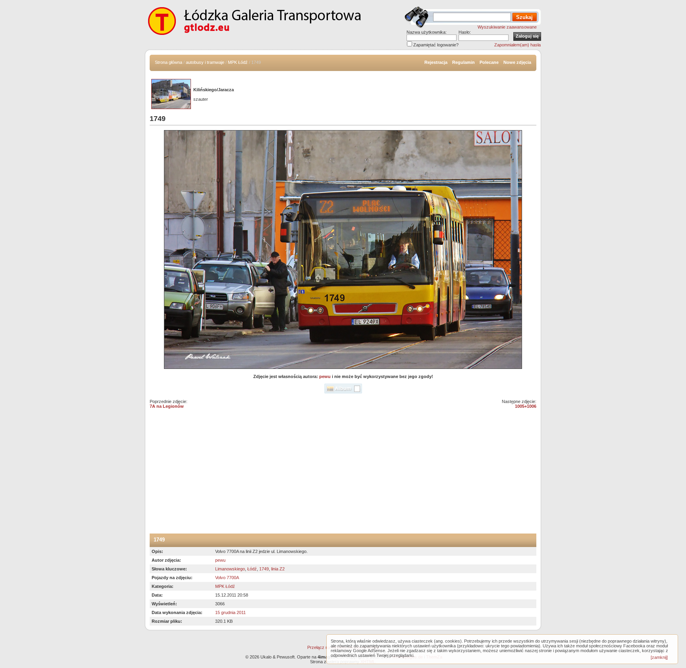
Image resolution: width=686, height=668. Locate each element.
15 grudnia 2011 (230, 612)
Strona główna (168, 62)
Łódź (252, 568)
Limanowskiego (230, 568)
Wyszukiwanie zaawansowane (507, 27)
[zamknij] (659, 657)
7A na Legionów (167, 406)
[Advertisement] (343, 474)
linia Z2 (278, 568)
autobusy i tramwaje (205, 62)
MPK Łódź (238, 62)
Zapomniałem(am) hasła (517, 44)
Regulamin (463, 62)
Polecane (489, 62)
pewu (325, 376)
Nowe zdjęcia (517, 62)
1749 (264, 568)
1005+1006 (525, 406)
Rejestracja (435, 62)
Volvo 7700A (227, 577)
